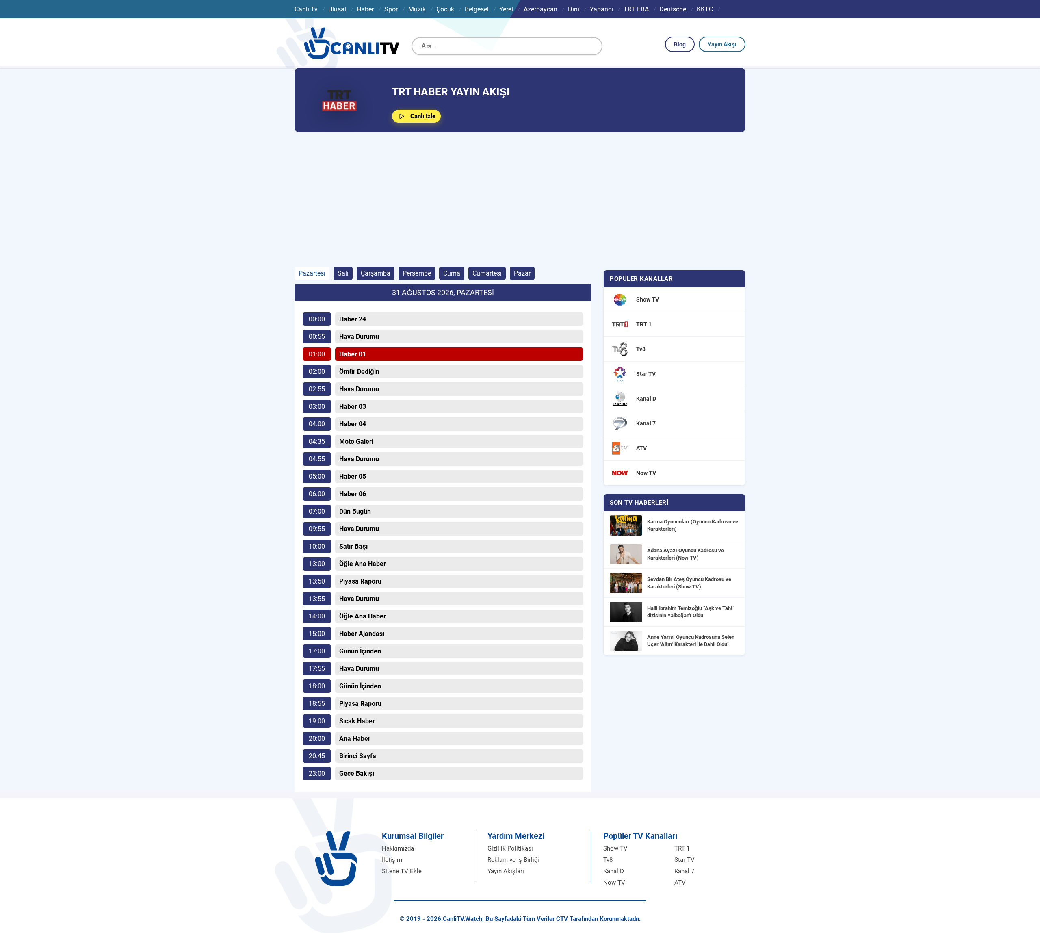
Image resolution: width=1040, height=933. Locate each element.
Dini (573, 9)
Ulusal (337, 9)
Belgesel (477, 9)
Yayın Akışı (722, 44)
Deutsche (672, 9)
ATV (680, 882)
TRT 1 (682, 848)
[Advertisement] (520, 199)
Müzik (417, 9)
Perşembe (417, 273)
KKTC (705, 9)
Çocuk (445, 9)
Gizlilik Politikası (510, 848)
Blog (680, 44)
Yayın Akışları (506, 871)
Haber (365, 9)
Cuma (451, 273)
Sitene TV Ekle (402, 871)
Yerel (506, 9)
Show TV (615, 848)
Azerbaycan (540, 9)
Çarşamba (375, 273)
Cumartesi (487, 273)
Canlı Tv (306, 9)
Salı (343, 273)
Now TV (614, 882)
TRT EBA (636, 9)
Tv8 (608, 860)
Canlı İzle (423, 116)
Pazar (522, 273)
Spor (391, 9)
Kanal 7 (684, 871)
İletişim (392, 860)
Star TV (684, 860)
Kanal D (613, 871)
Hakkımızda (398, 848)
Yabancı (601, 9)
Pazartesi (312, 273)
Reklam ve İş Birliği (513, 860)
